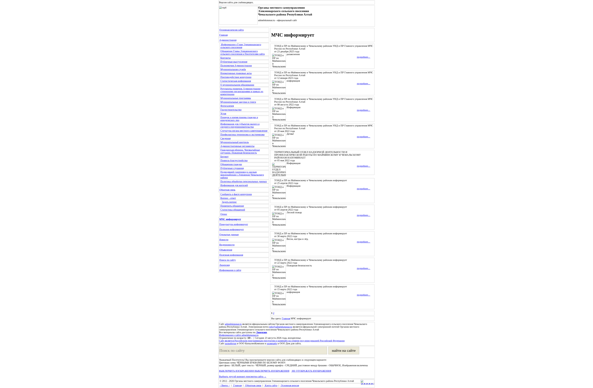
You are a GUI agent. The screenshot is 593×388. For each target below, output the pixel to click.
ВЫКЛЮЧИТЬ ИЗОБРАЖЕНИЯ (236, 371)
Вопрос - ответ (228, 198)
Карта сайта (270, 385)
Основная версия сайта (231, 30)
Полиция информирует (231, 229)
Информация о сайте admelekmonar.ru (238, 335)
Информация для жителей (234, 185)
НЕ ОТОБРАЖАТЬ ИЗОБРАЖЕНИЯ (311, 371)
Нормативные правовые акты (236, 73)
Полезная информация (231, 255)
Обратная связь (227, 189)
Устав (223, 113)
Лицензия (224, 265)
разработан (230, 343)
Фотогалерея (227, 105)
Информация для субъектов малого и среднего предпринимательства (240, 125)
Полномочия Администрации (236, 65)
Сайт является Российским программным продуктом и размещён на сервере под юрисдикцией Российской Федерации (282, 340)
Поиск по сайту (227, 260)
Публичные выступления (233, 61)
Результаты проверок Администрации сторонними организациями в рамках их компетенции (241, 91)
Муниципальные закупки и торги (238, 102)
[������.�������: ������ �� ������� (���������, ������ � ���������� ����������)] (367, 382)
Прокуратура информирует (233, 224)
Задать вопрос (229, 202)
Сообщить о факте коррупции (236, 194)
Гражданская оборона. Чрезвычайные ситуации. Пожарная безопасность (240, 151)
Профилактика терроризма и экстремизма (242, 134)
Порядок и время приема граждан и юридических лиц (239, 118)
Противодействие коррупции (235, 77)
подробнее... (363, 57)
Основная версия (289, 385)
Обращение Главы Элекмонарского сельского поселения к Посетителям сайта (242, 52)
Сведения (225, 138)
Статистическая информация (235, 81)
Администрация (227, 40)
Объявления (225, 249)
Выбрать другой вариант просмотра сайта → (242, 376)
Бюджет (224, 156)
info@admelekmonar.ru (280, 326)
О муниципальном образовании (237, 84)
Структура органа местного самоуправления (243, 130)
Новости (223, 239)
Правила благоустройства (234, 160)
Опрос (223, 214)
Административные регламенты (237, 146)
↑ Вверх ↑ (225, 385)
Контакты (225, 57)
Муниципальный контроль (234, 142)
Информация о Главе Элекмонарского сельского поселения (240, 46)
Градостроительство (231, 109)
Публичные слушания (232, 168)
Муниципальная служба (233, 69)
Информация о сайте (230, 270)
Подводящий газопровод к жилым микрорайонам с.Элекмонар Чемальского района (242, 175)
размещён (272, 343)
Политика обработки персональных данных (243, 181)
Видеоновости (227, 244)
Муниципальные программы (235, 98)
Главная (223, 35)
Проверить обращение (232, 205)
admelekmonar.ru (233, 324)
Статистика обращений (232, 209)
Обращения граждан (231, 164)
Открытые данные (229, 234)
